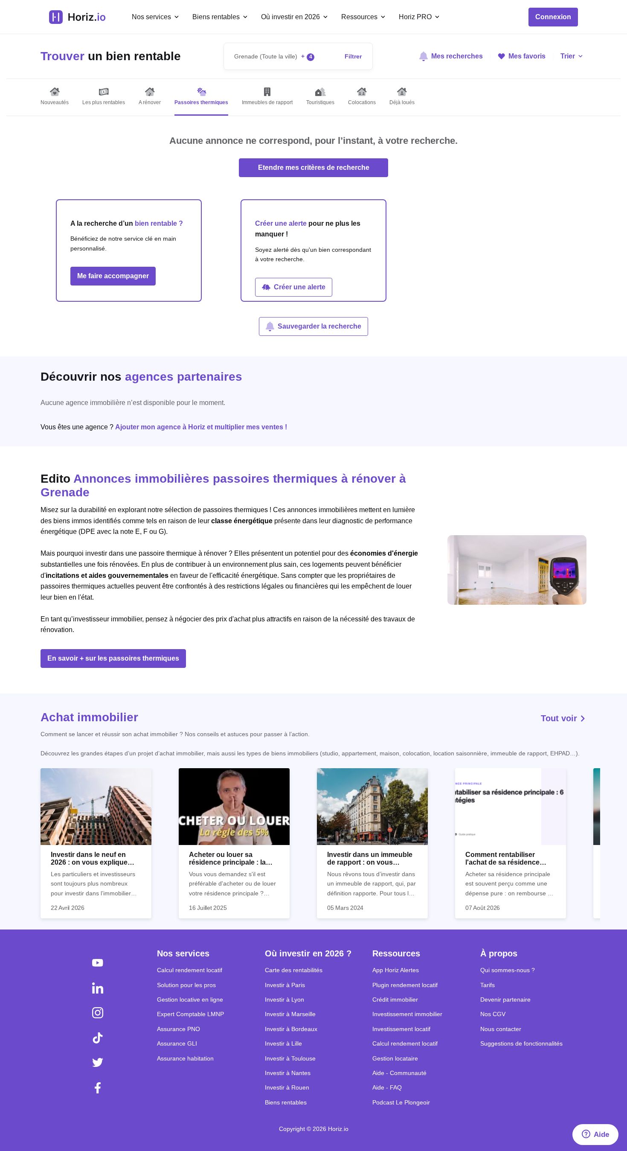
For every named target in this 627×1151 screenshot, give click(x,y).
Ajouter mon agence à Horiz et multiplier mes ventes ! (201, 427)
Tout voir (560, 718)
